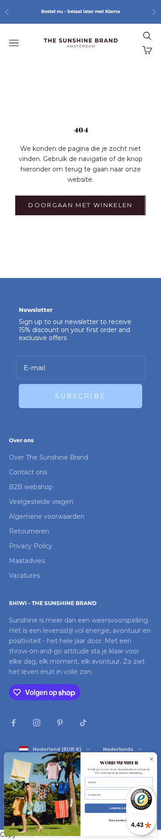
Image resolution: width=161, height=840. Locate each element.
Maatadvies (27, 561)
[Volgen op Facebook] (13, 722)
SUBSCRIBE (80, 396)
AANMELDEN (119, 808)
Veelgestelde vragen (41, 502)
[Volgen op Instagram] (36, 722)
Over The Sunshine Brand (48, 457)
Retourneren (29, 531)
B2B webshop (31, 487)
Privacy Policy (30, 546)
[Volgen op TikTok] (83, 722)
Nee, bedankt (118, 821)
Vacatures (24, 575)
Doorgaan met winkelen (80, 205)
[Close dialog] (152, 759)
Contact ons (28, 472)
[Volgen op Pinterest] (59, 722)
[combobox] (117, 795)
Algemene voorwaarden (47, 516)
